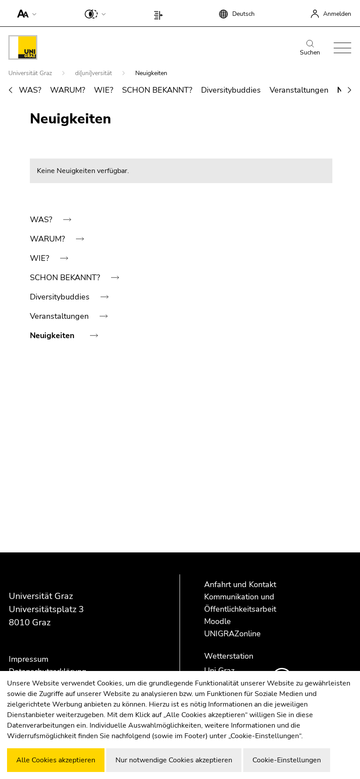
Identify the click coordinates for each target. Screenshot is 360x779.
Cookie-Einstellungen (286, 760)
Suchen (310, 52)
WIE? (103, 90)
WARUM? (67, 90)
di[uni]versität (94, 73)
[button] (25, 13)
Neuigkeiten (53, 335)
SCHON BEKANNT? (157, 90)
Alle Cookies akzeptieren (55, 760)
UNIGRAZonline (232, 633)
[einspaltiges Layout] (160, 13)
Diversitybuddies (231, 90)
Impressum (28, 659)
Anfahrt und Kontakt (240, 584)
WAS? (30, 90)
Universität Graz (31, 73)
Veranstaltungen (299, 90)
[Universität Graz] (22, 49)
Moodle (217, 621)
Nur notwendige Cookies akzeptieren (173, 760)
